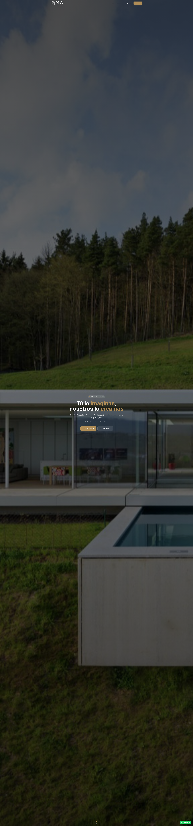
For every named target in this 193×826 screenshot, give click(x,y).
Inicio (112, 3)
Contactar (138, 3)
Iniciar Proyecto (87, 428)
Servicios (118, 3)
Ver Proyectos (106, 428)
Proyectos (128, 3)
